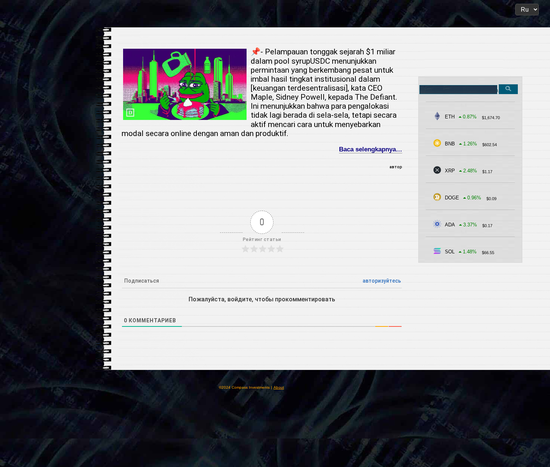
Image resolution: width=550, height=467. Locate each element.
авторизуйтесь (382, 281)
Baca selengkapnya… (370, 149)
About (279, 387)
